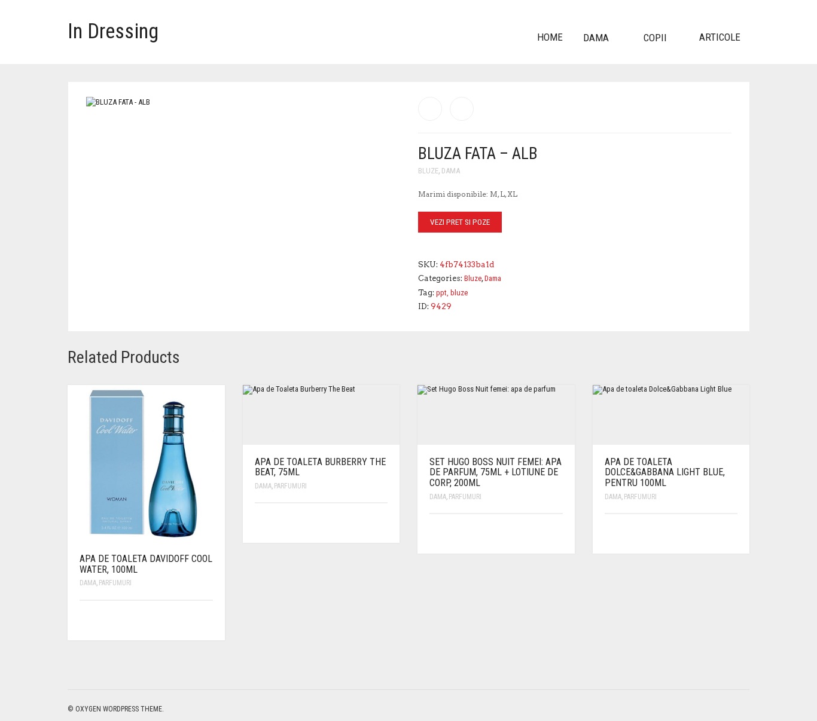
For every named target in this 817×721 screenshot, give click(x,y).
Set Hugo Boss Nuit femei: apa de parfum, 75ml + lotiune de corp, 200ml (495, 472)
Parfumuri (115, 583)
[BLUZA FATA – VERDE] (430, 109)
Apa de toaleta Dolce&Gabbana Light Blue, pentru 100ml (665, 472)
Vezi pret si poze (460, 222)
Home (550, 37)
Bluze (428, 170)
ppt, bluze (452, 292)
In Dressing (113, 31)
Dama (596, 38)
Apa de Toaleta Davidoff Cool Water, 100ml (146, 564)
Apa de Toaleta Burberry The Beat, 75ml (320, 467)
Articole (719, 37)
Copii (655, 38)
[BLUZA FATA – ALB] (462, 109)
